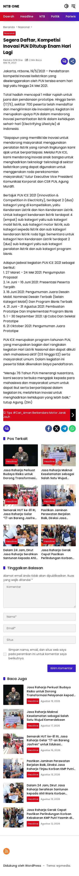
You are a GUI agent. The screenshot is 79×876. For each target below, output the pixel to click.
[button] (66, 6)
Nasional (9, 33)
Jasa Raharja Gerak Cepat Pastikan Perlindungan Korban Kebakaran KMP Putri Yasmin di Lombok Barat (56, 554)
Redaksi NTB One (12, 60)
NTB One (11, 6)
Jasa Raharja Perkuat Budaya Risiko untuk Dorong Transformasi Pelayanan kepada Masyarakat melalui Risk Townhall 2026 (19, 474)
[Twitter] (56, 428)
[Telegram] (64, 428)
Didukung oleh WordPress (22, 866)
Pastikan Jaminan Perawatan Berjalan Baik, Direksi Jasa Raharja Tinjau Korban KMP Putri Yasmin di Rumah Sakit (57, 514)
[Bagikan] (72, 61)
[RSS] (6, 851)
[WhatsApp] (72, 428)
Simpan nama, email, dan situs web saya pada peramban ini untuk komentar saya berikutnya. (38, 654)
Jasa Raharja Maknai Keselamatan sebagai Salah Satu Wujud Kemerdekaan (57, 474)
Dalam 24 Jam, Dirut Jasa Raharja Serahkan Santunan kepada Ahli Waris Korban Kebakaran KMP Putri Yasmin (20, 554)
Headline (11, 461)
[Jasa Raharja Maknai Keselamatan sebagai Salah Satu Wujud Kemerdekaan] (58, 455)
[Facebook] (48, 428)
